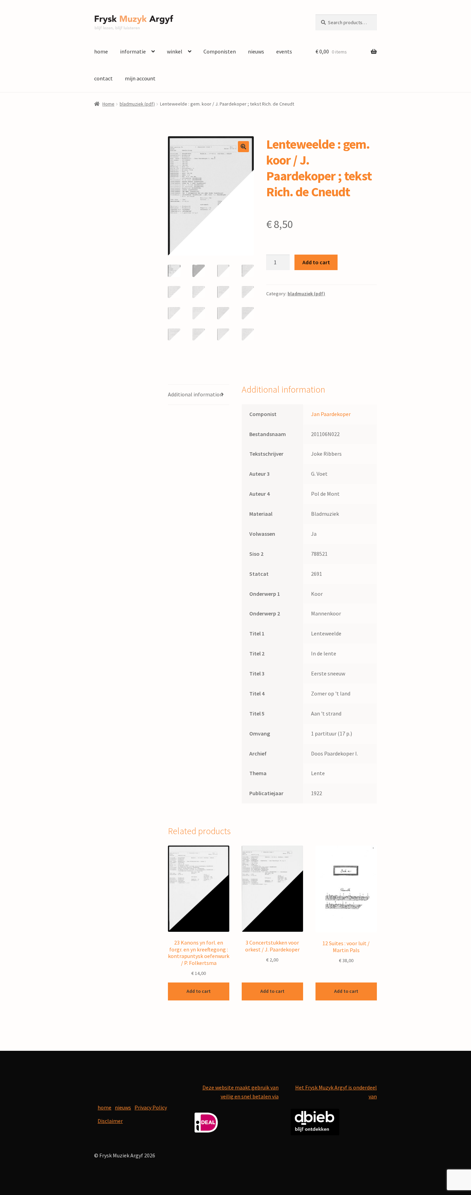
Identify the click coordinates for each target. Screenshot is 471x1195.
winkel (174, 51)
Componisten (219, 51)
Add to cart (316, 262)
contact (103, 78)
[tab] (198, 395)
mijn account (140, 78)
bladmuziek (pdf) (137, 104)
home (101, 51)
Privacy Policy (150, 1107)
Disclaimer (110, 1120)
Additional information (195, 394)
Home (108, 104)
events (284, 51)
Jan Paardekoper (331, 414)
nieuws (256, 51)
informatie (133, 51)
